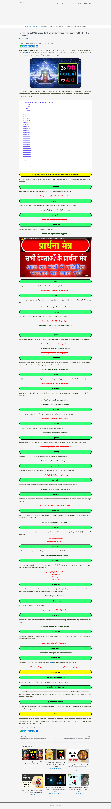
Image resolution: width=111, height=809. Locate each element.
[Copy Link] (34, 46)
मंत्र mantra (32, 766)
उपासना (51, 662)
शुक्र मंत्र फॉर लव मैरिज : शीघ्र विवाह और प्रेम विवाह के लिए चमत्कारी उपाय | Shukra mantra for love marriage (78, 767)
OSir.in (21, 3)
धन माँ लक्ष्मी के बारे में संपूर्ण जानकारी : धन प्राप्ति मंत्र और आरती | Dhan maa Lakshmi (55, 764)
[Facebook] (26, 46)
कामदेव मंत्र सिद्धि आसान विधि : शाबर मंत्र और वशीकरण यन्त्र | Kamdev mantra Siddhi (78, 789)
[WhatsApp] (20, 46)
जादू (57, 3)
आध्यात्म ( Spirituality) (53, 768)
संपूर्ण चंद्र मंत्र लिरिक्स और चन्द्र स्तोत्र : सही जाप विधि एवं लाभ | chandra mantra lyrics (55, 789)
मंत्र (67, 3)
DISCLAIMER (87, 3)
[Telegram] (23, 46)
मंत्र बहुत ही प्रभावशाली (26, 52)
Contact (79, 3)
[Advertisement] (55, 16)
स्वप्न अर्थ (72, 3)
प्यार (62, 3)
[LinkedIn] (31, 46)
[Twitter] (28, 46)
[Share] (37, 46)
